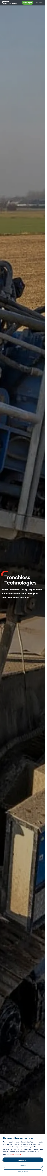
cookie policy (15, 1154)
